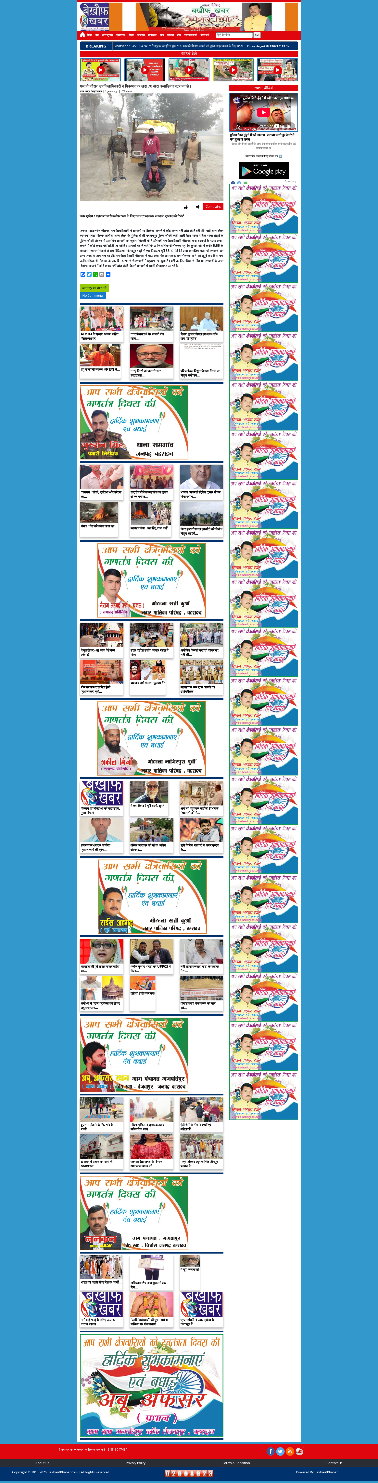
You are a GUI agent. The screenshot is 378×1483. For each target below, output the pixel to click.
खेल (162, 35)
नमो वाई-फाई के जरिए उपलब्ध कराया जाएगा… (98, 1321)
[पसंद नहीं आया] (197, 207)
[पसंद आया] (186, 207)
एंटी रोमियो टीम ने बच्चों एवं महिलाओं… (196, 1126)
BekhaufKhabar (326, 1472)
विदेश (89, 35)
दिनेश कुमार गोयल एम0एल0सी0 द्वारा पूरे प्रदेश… (199, 336)
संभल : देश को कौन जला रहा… (99, 526)
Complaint (213, 206)
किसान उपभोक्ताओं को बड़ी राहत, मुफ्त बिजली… (100, 810)
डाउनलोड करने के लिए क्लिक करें (262, 156)
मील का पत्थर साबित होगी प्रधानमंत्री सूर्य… (95, 689)
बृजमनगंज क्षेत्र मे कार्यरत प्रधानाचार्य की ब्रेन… (95, 847)
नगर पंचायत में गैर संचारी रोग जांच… (147, 336)
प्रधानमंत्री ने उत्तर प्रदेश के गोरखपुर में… (197, 1321)
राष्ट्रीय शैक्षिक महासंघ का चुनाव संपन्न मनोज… (149, 494)
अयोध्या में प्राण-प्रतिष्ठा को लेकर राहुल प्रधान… (100, 1005)
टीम (179, 35)
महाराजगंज (97, 91)
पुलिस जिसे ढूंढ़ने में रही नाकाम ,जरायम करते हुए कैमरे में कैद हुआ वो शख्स (262, 137)
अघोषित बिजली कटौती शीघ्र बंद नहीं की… (200, 652)
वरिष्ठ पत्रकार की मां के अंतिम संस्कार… (148, 847)
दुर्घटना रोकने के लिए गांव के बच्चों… (97, 1126)
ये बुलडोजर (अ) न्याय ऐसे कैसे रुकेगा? (98, 652)
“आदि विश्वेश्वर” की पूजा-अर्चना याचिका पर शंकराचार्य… (149, 1321)
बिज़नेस (141, 35)
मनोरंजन (152, 35)
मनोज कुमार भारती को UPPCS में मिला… (151, 968)
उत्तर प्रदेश (107, 35)
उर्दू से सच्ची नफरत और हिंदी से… (100, 369)
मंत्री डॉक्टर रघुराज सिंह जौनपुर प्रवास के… (199, 1163)
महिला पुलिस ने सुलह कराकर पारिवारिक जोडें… (147, 1126)
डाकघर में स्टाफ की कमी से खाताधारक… (96, 1163)
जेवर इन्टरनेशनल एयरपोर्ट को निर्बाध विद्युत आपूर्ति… (201, 531)
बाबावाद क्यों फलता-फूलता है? (148, 682)
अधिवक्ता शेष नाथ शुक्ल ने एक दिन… (148, 1285)
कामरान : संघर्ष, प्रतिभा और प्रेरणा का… (101, 494)
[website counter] (189, 1473)
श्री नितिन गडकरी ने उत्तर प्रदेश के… (200, 847)
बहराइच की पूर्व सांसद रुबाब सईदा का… (100, 968)
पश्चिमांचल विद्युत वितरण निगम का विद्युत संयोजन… (200, 373)
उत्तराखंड (120, 35)
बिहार (131, 35)
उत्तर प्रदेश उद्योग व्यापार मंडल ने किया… (150, 652)
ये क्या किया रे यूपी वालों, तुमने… (149, 805)
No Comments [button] (93, 295)
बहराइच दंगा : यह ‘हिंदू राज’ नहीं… (150, 528)
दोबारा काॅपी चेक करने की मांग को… (198, 1005)
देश (97, 35)
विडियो (170, 35)
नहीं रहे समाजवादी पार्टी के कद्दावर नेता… (200, 968)
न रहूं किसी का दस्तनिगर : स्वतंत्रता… (146, 373)
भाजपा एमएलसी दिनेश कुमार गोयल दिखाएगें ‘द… (200, 494)
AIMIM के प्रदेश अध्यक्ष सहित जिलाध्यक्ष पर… (100, 336)
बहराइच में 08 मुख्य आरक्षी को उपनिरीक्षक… (198, 689)
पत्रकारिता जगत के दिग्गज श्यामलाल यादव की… (146, 1163)
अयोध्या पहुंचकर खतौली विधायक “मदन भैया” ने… (200, 810)
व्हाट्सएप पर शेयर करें (94, 288)
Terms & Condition (236, 1463)
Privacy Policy (135, 1463)
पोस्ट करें (205, 35)
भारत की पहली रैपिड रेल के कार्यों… (101, 1282)
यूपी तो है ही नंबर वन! (143, 993)
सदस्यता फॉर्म (190, 35)
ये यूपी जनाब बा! (190, 1269)
